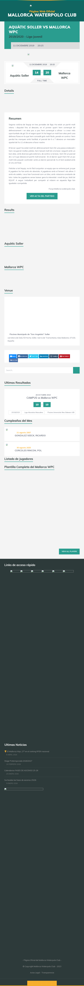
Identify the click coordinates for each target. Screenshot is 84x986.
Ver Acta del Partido (42, 196)
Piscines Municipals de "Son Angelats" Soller (30, 334)
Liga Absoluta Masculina (33, 412)
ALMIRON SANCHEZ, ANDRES (31, 500)
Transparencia (47, 972)
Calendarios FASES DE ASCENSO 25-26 (21, 770)
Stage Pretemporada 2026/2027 (18, 761)
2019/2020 (15, 412)
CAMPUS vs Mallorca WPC (42, 397)
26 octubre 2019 (43, 395)
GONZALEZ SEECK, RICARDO (30, 435)
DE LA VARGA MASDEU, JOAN (31, 517)
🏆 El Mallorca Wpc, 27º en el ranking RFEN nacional (26, 751)
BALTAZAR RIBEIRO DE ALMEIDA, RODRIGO (38, 538)
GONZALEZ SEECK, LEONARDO (31, 484)
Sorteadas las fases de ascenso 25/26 (20, 780)
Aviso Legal (35, 972)
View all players (69, 551)
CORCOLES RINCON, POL (28, 450)
